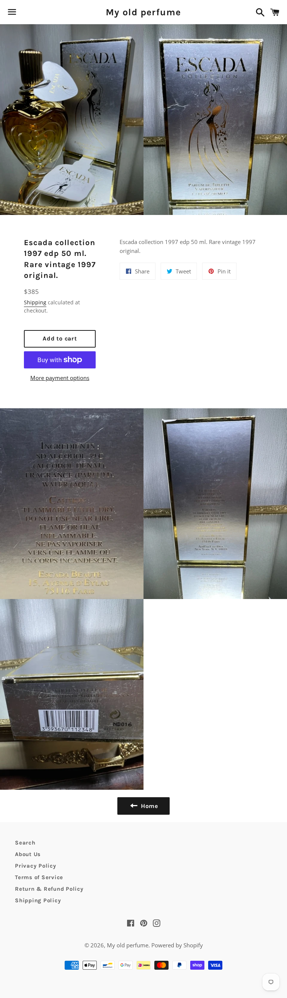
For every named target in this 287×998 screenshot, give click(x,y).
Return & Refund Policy (49, 888)
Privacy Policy (35, 865)
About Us (28, 854)
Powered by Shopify (177, 945)
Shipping (35, 302)
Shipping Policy (38, 900)
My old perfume (143, 12)
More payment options (59, 377)
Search (25, 842)
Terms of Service (39, 877)
